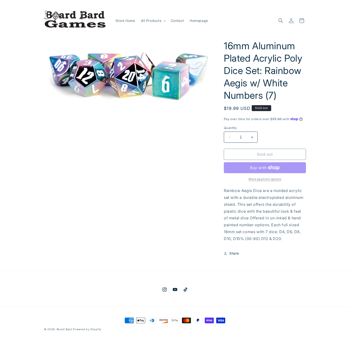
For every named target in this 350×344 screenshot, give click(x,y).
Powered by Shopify (87, 329)
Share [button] (234, 253)
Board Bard (64, 329)
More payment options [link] (265, 179)
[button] (153, 21)
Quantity (230, 128)
